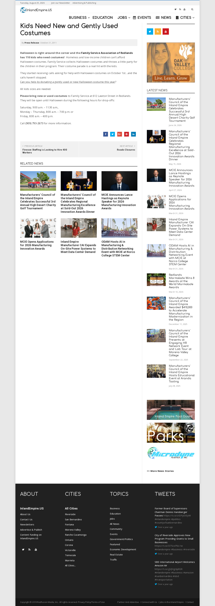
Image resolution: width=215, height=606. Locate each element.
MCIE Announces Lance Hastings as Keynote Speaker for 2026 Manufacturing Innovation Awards (119, 201)
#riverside (189, 549)
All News (114, 523)
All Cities (71, 508)
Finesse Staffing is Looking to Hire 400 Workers (45, 151)
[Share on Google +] (119, 134)
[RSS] (180, 9)
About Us (25, 514)
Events (114, 534)
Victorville (70, 550)
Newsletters (27, 524)
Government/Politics (121, 539)
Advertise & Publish (31, 529)
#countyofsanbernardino (168, 522)
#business (177, 549)
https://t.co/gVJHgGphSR (169, 569)
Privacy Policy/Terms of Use (91, 602)
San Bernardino (73, 519)
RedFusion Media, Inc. (47, 602)
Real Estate (116, 554)
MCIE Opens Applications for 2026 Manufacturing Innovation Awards (37, 245)
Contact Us (26, 519)
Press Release (32, 42)
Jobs (112, 518)
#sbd (176, 576)
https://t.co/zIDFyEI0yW (177, 515)
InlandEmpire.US (32, 508)
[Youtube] (184, 9)
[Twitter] (175, 9)
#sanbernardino (163, 576)
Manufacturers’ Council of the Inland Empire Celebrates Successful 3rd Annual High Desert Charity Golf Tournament (38, 201)
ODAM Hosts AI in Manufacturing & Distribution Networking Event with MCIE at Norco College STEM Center (118, 248)
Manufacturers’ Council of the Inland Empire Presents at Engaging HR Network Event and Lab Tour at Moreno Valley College (180, 343)
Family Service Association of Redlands (107, 53)
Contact (190, 602)
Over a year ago (165, 527)
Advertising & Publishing (84, 2)
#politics (176, 519)
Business (115, 508)
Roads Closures (126, 149)
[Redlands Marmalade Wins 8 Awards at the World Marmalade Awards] (156, 279)
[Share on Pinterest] (126, 134)
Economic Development (123, 549)
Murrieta (70, 560)
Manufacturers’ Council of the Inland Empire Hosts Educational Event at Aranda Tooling (182, 373)
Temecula (70, 555)
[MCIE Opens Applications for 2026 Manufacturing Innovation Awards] (38, 228)
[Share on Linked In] (133, 134)
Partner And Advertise (128, 602)
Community (116, 528)
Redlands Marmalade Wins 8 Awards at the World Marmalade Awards (181, 281)
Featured (115, 544)
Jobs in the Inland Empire (172, 602)
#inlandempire (163, 519)
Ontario (69, 539)
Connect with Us (149, 602)
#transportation (164, 579)
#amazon (188, 572)
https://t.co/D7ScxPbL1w (169, 545)
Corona (69, 544)
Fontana (69, 524)
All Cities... (70, 565)
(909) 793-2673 (34, 123)
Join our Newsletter (60, 2)
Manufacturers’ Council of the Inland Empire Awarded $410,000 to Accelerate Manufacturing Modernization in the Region (181, 309)
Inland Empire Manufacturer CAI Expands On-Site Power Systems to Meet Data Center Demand (78, 247)
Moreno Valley (73, 529)
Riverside (70, 514)
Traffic (113, 559)
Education (115, 513)
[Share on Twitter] (112, 134)
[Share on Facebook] (105, 134)
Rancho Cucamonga (75, 534)
